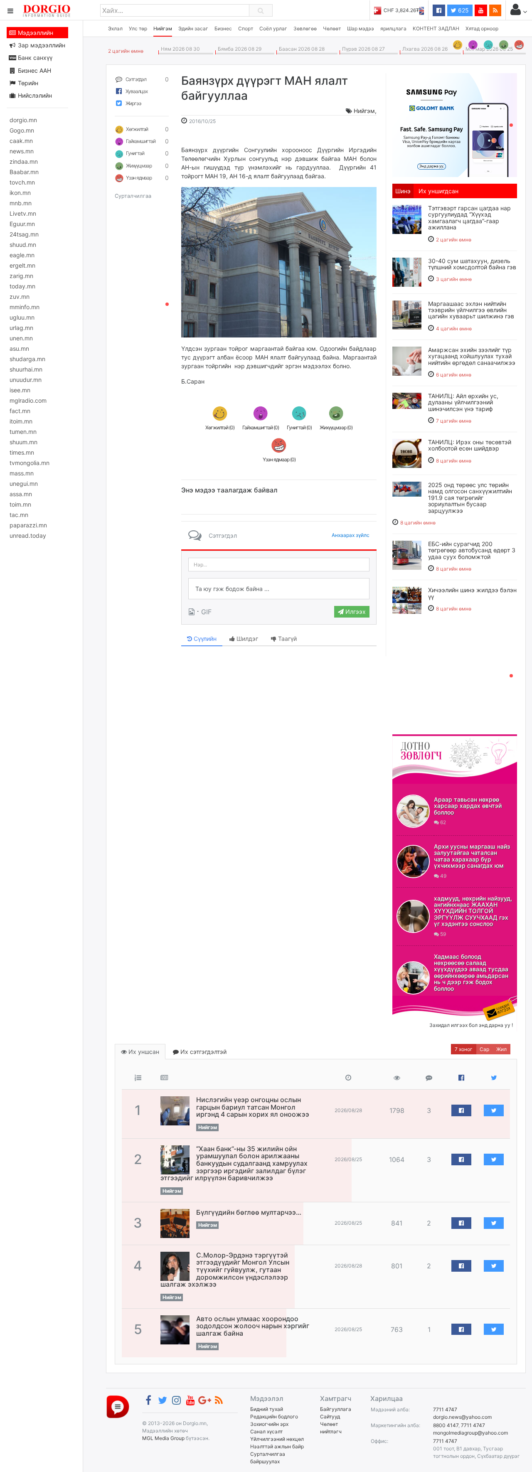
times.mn (22, 452)
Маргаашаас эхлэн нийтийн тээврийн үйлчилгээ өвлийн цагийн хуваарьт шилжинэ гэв (471, 310)
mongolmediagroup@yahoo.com (470, 1433)
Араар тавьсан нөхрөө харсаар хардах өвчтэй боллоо (468, 806)
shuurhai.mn (26, 369)
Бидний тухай (266, 1409)
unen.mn (21, 338)
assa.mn (21, 493)
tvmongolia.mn (29, 462)
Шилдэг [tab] (246, 638)
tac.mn (19, 514)
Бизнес (223, 28)
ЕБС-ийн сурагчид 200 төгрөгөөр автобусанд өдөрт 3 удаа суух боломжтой (471, 550)
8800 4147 (445, 1425)
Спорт (245, 28)
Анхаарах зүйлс (350, 535)
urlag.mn (21, 327)
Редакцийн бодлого (274, 1416)
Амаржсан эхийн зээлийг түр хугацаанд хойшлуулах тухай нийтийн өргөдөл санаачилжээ (471, 356)
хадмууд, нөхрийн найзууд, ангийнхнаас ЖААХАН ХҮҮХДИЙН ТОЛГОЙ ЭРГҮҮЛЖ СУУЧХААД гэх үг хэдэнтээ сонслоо (473, 911)
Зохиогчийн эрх (269, 1424)
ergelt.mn (22, 265)
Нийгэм (162, 28)
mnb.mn (21, 203)
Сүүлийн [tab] (204, 638)
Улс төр (138, 28)
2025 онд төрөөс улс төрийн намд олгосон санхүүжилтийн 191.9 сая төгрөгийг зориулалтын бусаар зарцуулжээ (470, 497)
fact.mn (20, 410)
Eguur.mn (22, 223)
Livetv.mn (23, 213)
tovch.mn (22, 182)
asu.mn (19, 348)
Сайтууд (330, 1416)
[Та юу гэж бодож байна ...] (278, 589)
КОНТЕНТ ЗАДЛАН (436, 28)
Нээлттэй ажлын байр (277, 1446)
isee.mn (20, 390)
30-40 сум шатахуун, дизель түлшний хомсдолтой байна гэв (472, 264)
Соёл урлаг (273, 28)
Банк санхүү (34, 57)
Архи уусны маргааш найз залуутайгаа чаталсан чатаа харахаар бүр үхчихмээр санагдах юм (472, 856)
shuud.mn (23, 244)
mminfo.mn (24, 306)
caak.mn (21, 140)
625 (462, 10)
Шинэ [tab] (403, 190)
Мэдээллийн (34, 32)
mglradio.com (28, 400)
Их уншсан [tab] (143, 1051)
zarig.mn (21, 275)
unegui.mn (24, 483)
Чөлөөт (332, 28)
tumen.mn (23, 431)
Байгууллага (335, 1409)
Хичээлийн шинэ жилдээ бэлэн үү (472, 593)
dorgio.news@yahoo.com (462, 1417)
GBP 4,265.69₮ (406, 10)
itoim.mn (21, 421)
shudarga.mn (27, 358)
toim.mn (20, 504)
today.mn (22, 286)
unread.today (28, 535)
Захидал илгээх (418, 1001)
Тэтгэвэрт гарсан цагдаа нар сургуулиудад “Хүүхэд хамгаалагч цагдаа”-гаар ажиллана (469, 217)
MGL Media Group (163, 1438)
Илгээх (355, 611)
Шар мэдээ (360, 28)
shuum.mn (23, 442)
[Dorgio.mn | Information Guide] (118, 1406)
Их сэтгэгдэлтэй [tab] (203, 1051)
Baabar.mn (24, 171)
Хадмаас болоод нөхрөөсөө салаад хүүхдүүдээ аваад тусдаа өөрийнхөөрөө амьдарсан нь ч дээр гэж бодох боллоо (471, 972)
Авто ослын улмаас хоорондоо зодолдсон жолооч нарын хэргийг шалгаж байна (252, 1325)
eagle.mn (22, 254)
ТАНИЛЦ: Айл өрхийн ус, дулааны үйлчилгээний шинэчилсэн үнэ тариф (463, 402)
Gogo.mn (22, 130)
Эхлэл (115, 28)
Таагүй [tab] (286, 638)
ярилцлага (393, 28)
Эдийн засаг (193, 28)
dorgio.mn (23, 119)
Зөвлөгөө (305, 28)
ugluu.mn (22, 317)
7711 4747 (445, 1409)
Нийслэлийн (34, 95)
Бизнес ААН (33, 70)
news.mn (22, 151)
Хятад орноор (482, 28)
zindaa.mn (24, 161)
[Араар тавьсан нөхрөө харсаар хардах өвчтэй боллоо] (413, 811)
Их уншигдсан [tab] (438, 190)
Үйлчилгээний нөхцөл (277, 1439)
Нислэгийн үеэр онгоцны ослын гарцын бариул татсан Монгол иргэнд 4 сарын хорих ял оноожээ (252, 1106)
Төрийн (27, 82)
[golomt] (454, 124)
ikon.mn (20, 192)
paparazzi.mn (28, 525)
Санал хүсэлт (266, 1431)
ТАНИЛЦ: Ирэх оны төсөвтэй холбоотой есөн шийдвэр (469, 445)
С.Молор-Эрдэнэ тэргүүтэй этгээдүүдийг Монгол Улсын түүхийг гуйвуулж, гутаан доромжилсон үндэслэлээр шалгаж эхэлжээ (224, 1269)
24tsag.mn (24, 234)
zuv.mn (20, 296)
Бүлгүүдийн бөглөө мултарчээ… (248, 1212)
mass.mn (22, 473)
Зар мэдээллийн (40, 45)
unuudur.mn (26, 379)
